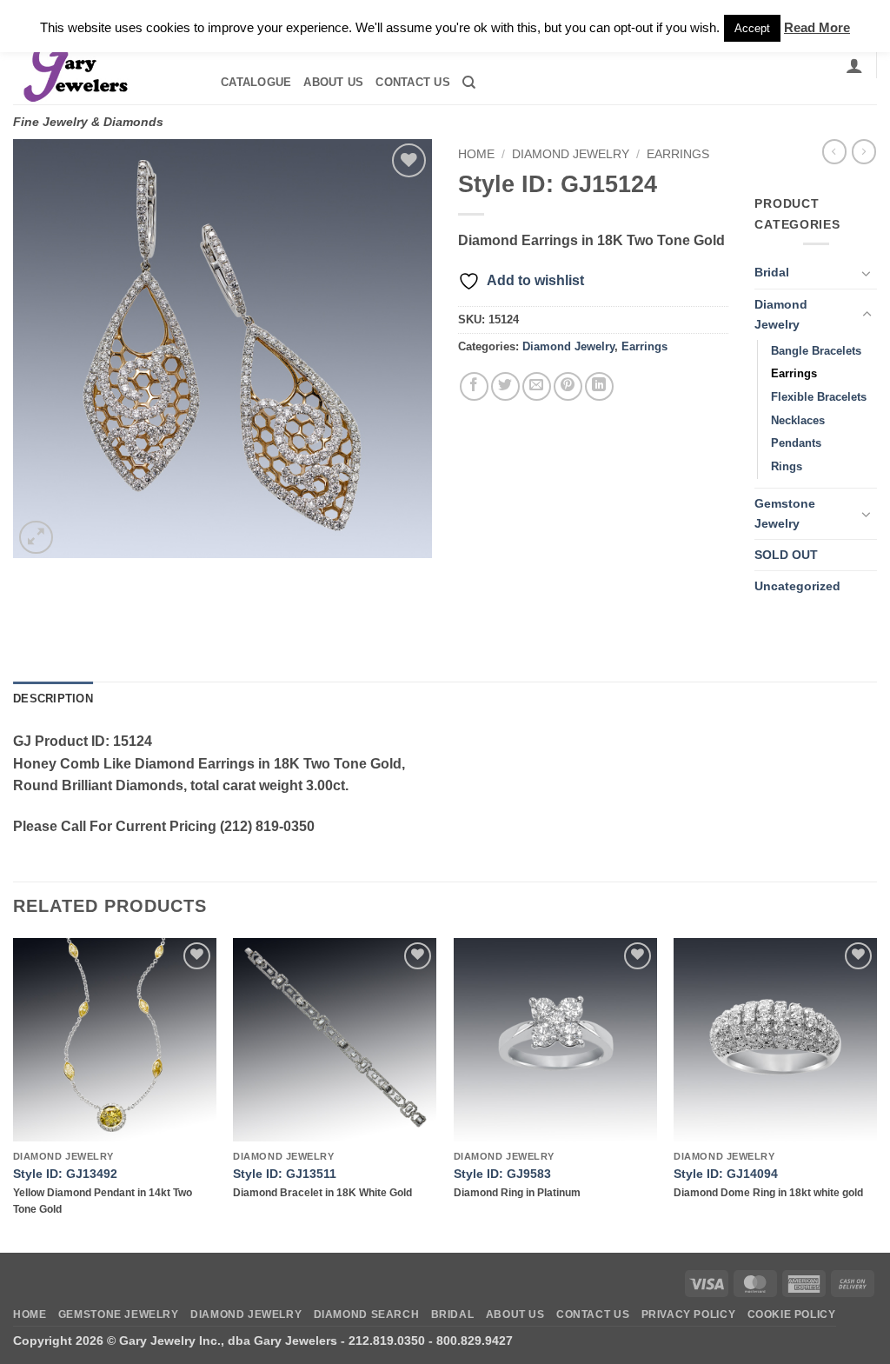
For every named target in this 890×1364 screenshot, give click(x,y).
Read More (817, 27)
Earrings (678, 154)
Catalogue (256, 82)
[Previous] (14, 1093)
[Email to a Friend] (536, 386)
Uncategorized (797, 586)
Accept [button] (752, 28)
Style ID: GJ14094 (726, 1174)
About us (333, 82)
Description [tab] (53, 698)
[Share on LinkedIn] (599, 386)
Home (476, 154)
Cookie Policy (791, 1314)
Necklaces (798, 420)
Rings (786, 466)
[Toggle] (866, 273)
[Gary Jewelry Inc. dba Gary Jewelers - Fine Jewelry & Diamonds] (101, 65)
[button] (854, 65)
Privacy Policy (688, 1314)
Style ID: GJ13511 (284, 1174)
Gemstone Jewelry (784, 513)
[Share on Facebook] (474, 386)
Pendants (796, 442)
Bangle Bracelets (816, 350)
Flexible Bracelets (819, 396)
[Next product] (834, 151)
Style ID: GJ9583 (502, 1174)
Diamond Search (367, 1314)
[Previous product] (864, 151)
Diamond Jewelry (570, 154)
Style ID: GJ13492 (65, 1174)
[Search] (468, 82)
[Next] (876, 1093)
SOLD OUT (786, 555)
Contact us (412, 82)
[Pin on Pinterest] (568, 386)
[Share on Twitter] (505, 386)
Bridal (771, 272)
